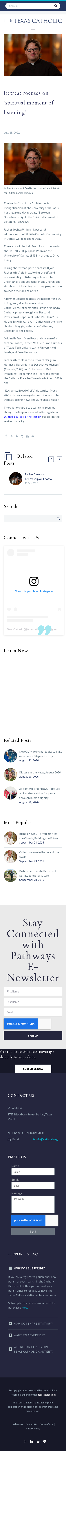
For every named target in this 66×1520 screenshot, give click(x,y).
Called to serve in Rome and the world (39, 854)
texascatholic (34, 629)
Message (16, 1193)
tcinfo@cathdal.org (45, 1139)
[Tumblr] (22, 436)
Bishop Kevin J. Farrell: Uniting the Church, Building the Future (38, 836)
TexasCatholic (15, 629)
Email (15, 1179)
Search (58, 518)
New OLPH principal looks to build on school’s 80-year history (40, 754)
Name (15, 1166)
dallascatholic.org (46, 1394)
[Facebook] (6, 436)
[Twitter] (11, 436)
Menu (33, 30)
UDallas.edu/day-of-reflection (22, 416)
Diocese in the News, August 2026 (40, 772)
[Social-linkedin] (31, 1441)
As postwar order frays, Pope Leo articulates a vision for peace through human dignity (39, 793)
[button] (56, 6)
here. (25, 1307)
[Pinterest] (16, 436)
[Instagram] (38, 1441)
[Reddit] (32, 436)
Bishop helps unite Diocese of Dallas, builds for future (37, 873)
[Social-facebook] (24, 1441)
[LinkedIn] (27, 436)
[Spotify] (44, 1441)
